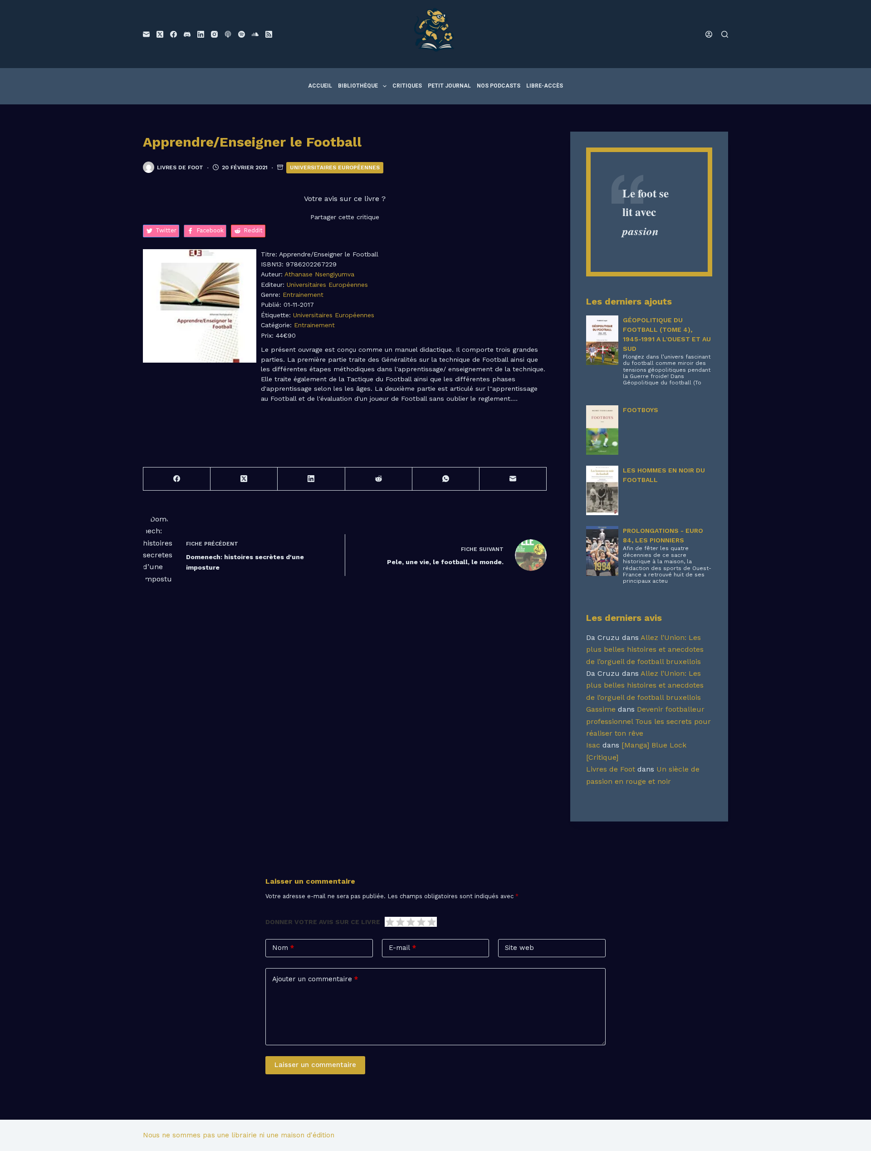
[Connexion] (708, 34)
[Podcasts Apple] (228, 34)
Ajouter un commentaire (315, 979)
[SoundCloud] (255, 34)
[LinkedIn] (200, 34)
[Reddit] (378, 479)
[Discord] (187, 34)
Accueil (320, 86)
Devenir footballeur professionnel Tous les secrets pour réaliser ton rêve (648, 721)
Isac (593, 745)
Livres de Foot (610, 769)
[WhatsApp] (446, 479)
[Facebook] (173, 34)
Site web (519, 948)
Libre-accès (544, 86)
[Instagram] (214, 34)
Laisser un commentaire (315, 1065)
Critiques (407, 86)
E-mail (402, 948)
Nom (283, 948)
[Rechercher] (724, 34)
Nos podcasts (498, 86)
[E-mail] (146, 34)
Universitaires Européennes (335, 167)
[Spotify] (241, 34)
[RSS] (268, 34)
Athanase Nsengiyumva (319, 274)
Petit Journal (449, 86)
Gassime (601, 709)
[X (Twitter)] (160, 34)
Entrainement (303, 294)
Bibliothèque (358, 86)
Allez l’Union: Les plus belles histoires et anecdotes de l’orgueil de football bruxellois (645, 649)
